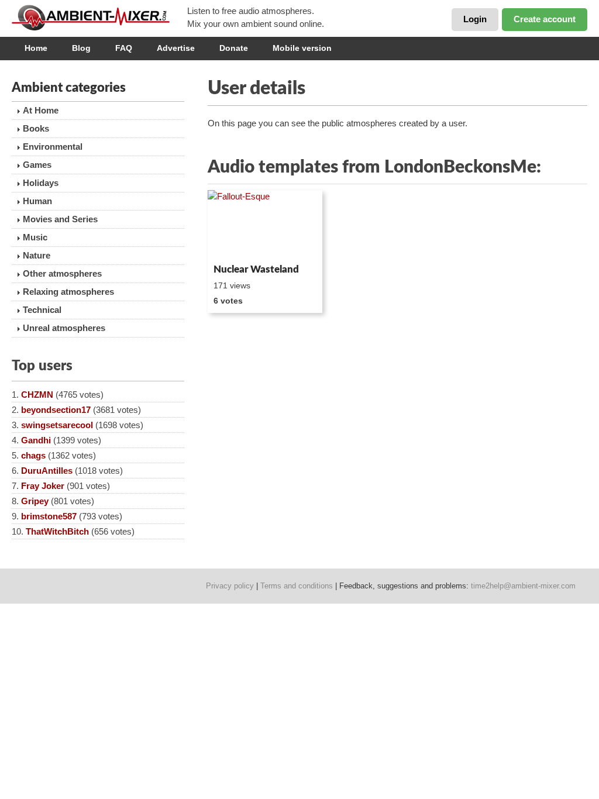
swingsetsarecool (57, 425)
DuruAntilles (47, 471)
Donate (233, 48)
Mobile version (302, 48)
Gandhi (36, 440)
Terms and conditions (296, 585)
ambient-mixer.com (99, 17)
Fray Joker (42, 486)
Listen (236, 243)
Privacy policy (230, 585)
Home (36, 48)
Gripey (35, 501)
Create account (545, 19)
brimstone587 (49, 516)
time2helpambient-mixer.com (523, 585)
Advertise (176, 48)
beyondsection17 (56, 410)
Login (475, 19)
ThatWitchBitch (57, 531)
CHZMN (37, 394)
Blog (81, 48)
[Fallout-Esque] (265, 224)
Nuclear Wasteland (256, 269)
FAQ (123, 48)
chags (33, 455)
